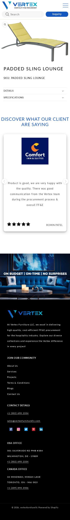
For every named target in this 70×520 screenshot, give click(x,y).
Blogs (10, 388)
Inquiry (57, 14)
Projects (12, 377)
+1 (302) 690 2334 (18, 413)
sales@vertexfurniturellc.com (23, 420)
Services (12, 371)
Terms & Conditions (18, 382)
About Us (12, 365)
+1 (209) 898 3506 (18, 487)
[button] (65, 5)
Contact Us (13, 394)
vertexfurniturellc (29, 507)
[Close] (7, 14)
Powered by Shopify (48, 507)
